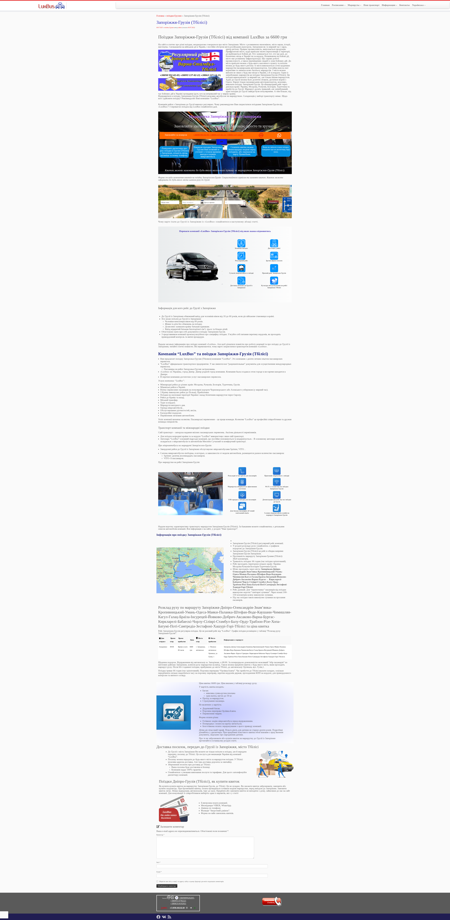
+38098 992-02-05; (201, 135)
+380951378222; (178, 900)
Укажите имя (165, 199)
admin (180, 27)
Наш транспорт (371, 5)
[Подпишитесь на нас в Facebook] (159, 917)
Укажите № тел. (187, 199)
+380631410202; (178, 903)
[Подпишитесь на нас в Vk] (165, 917)
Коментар (160, 835)
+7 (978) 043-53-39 (177, 908)
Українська (418, 5)
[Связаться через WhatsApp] (283, 135)
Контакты (404, 5)
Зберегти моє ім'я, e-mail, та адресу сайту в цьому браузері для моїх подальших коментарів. (191, 881)
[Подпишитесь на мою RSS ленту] (170, 917)
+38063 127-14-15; (235, 135)
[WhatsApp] (194, 908)
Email (159, 872)
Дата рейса (207, 199)
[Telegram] (191, 908)
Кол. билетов (229, 199)
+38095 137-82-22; (218, 135)
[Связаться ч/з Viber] (261, 136)
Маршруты (354, 5)
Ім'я (158, 862)
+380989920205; (187, 898)
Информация (389, 5)
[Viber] (187, 908)
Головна (160, 16)
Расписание (338, 5)
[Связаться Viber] (169, 898)
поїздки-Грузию (174, 16)
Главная (325, 5)
